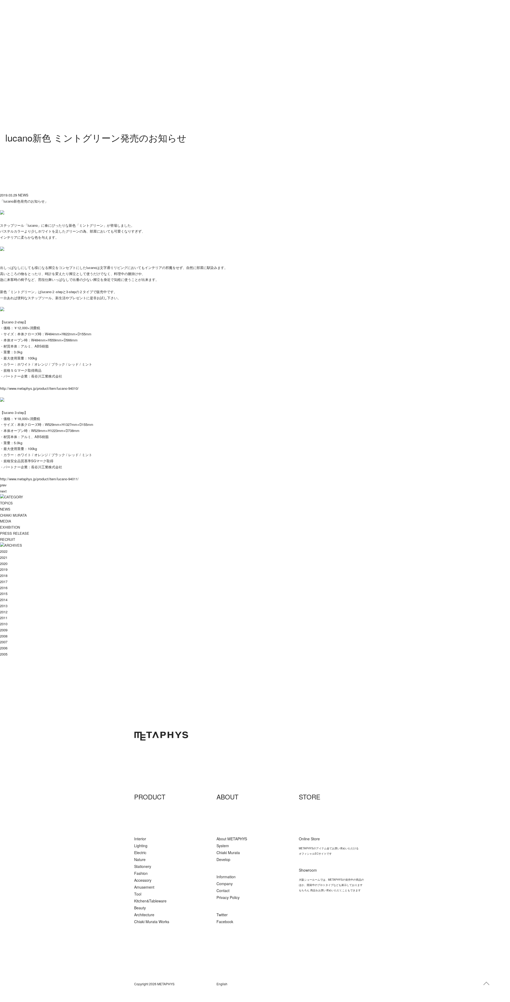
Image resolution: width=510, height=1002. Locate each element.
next (3, 491)
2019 (3, 569)
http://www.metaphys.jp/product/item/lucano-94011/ (39, 478)
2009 (3, 629)
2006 (3, 647)
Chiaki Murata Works (151, 921)
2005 (3, 654)
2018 (3, 575)
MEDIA (5, 521)
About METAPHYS (231, 838)
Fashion (141, 873)
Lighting (140, 845)
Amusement (144, 887)
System (222, 845)
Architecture (144, 914)
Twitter (222, 914)
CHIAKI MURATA (13, 515)
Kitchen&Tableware (150, 900)
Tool (137, 894)
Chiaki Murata (228, 852)
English (221, 984)
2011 (3, 617)
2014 (3, 599)
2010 (3, 623)
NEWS (5, 509)
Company (224, 883)
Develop (223, 859)
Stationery (142, 866)
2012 (3, 611)
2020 (3, 563)
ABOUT (227, 796)
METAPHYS (161, 735)
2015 (3, 593)
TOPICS (6, 503)
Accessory (142, 880)
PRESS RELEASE (14, 533)
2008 (3, 636)
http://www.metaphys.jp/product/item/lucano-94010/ (39, 388)
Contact (223, 890)
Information (226, 876)
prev (3, 484)
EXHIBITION (10, 527)
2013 (3, 605)
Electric (140, 852)
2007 (3, 641)
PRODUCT (149, 796)
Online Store (309, 838)
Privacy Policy (228, 897)
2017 (3, 581)
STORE (309, 796)
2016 (3, 587)
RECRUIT (7, 539)
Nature (140, 859)
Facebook (224, 921)
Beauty (140, 907)
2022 (3, 551)
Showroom (308, 870)
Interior (140, 838)
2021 (3, 557)
